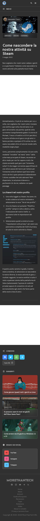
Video (20, 506)
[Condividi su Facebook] (4, 357)
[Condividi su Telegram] (22, 357)
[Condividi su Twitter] (10, 357)
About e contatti (20, 509)
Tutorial (24, 36)
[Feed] (28, 485)
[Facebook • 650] (12, 485)
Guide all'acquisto (20, 496)
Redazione (20, 504)
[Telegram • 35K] (24, 485)
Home (20, 489)
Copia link (7, 363)
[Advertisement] (20, 95)
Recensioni (20, 499)
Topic (20, 501)
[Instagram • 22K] (16, 485)
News (20, 491)
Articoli (8, 36)
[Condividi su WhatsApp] (16, 357)
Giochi (16, 36)
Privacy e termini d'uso (20, 511)
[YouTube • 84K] (20, 485)
